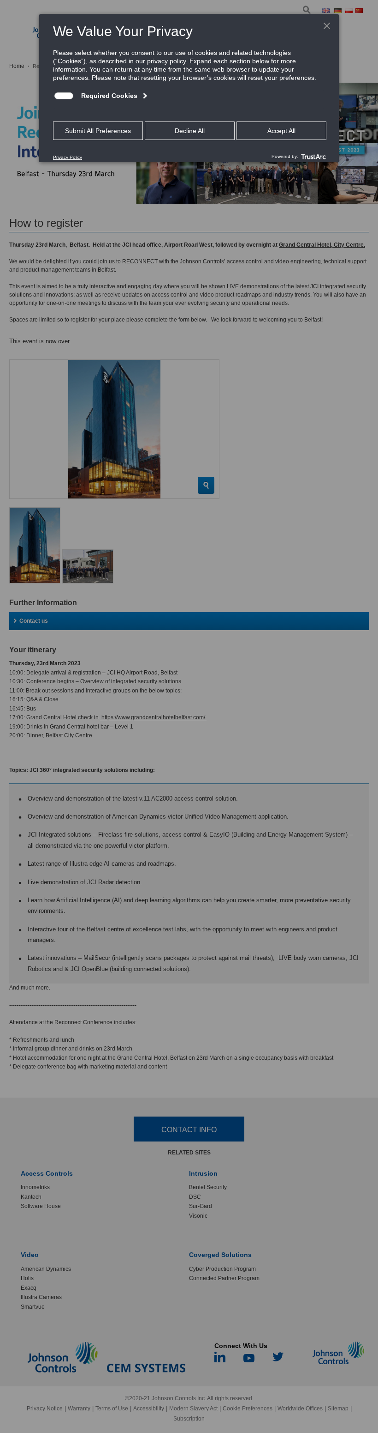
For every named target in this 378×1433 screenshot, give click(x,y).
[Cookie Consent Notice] (189, 88)
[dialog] (189, 88)
